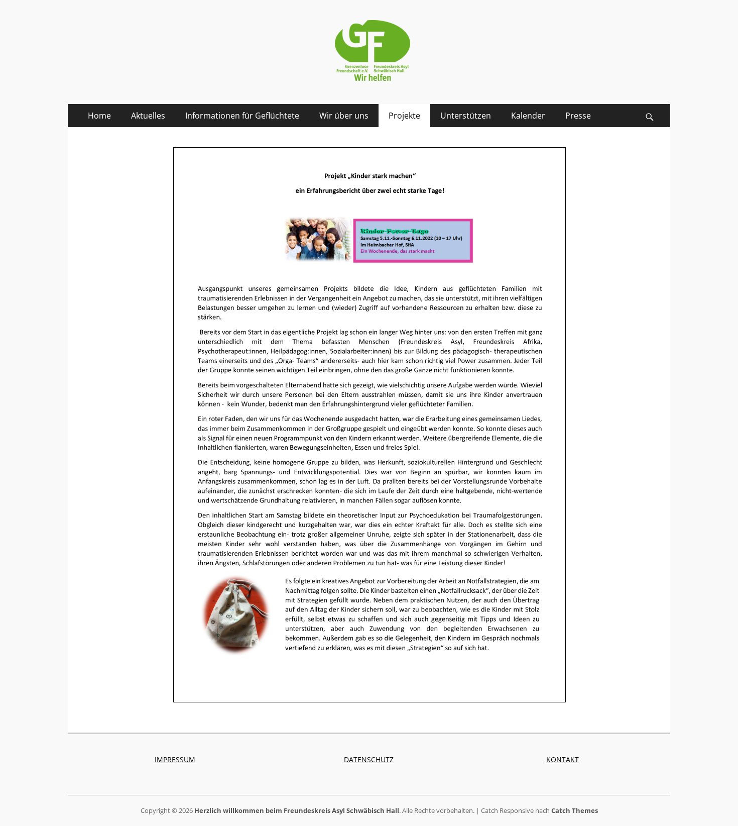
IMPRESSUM (175, 759)
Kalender (528, 115)
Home (99, 115)
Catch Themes (574, 810)
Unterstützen (465, 115)
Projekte (404, 115)
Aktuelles (148, 115)
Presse (578, 115)
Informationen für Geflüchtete (242, 115)
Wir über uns (343, 115)
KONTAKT (562, 759)
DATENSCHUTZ (369, 759)
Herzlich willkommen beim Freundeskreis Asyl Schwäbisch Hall (296, 810)
